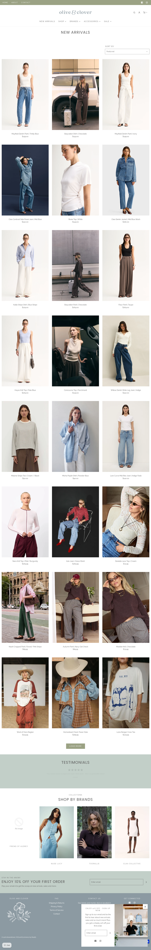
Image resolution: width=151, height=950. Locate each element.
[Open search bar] (134, 12)
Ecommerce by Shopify (29, 937)
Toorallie (94, 864)
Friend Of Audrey (19, 846)
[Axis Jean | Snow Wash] (75, 521)
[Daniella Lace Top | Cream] (125, 521)
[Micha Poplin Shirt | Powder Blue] (75, 436)
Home (5, 2)
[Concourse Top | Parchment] (75, 350)
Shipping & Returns (56, 903)
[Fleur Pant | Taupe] (125, 265)
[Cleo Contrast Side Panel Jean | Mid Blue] (25, 180)
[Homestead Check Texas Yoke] (75, 692)
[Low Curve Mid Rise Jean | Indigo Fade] (125, 436)
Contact (25, 2)
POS (17, 937)
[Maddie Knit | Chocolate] (125, 607)
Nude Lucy (56, 864)
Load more (75, 746)
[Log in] (139, 13)
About (14, 2)
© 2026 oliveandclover (8, 937)
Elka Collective (132, 864)
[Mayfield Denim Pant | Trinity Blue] (25, 94)
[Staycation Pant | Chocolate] (75, 265)
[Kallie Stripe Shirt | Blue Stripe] (25, 265)
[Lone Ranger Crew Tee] (125, 692)
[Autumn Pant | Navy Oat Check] (75, 607)
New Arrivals (47, 21)
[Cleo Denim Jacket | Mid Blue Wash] (125, 180)
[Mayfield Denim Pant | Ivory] (125, 94)
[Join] (146, 882)
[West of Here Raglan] (25, 692)
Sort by (109, 46)
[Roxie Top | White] (75, 180)
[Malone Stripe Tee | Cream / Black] (25, 436)
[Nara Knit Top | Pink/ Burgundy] (25, 521)
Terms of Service (56, 910)
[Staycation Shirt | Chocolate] (75, 94)
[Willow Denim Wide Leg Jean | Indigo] (125, 350)
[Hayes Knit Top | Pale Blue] (25, 350)
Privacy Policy (56, 906)
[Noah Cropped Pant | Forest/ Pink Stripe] (25, 607)
